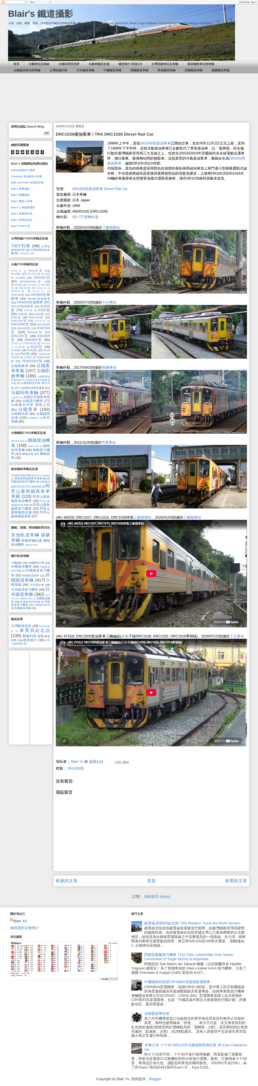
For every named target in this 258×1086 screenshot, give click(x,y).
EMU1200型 (19, 320)
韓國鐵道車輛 (139, 70)
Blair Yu (20, 921)
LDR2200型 (29, 343)
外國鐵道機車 (21, 566)
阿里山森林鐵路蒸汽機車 (30, 506)
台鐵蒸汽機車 (32, 401)
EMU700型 (19, 336)
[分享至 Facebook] (124, 762)
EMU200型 (40, 321)
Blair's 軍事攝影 (20, 188)
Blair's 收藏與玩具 (21, 213)
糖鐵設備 (27, 453)
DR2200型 (32, 285)
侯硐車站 (109, 367)
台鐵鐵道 (33, 417)
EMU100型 (36, 317)
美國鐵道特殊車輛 (30, 601)
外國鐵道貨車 (30, 575)
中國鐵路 (16, 562)
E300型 (22, 314)
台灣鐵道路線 (21, 626)
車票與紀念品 (35, 630)
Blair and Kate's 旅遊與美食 (27, 182)
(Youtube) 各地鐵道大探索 (26, 176)
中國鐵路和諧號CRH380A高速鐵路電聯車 (177, 982)
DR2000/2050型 (31, 281)
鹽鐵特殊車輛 (31, 545)
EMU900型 (33, 340)
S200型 (42, 354)
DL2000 (45, 273)
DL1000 (15, 273)
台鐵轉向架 (19, 414)
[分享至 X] (121, 762)
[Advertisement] (129, 96)
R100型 (37, 347)
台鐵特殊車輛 (24, 392)
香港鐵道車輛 (166, 70)
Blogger (155, 1079)
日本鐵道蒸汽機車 (24, 589)
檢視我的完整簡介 (24, 928)
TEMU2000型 (32, 361)
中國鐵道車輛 (112, 70)
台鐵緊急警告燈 (156, 1013)
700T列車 (20, 245)
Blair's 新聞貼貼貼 (21, 219)
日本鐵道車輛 (85, 70)
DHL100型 (35, 270)
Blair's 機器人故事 (21, 201)
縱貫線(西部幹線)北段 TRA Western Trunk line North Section (192, 923)
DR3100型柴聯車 (22, 306)
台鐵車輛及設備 (99, 64)
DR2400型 (25, 288)
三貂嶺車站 (111, 227)
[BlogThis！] (119, 762)
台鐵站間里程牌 (69, 64)
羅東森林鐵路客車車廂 (28, 478)
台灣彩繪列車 (58, 70)
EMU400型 (23, 328)
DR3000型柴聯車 (30, 302)
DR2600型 (38, 291)
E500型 (16, 317)
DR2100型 (17, 285)
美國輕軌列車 (25, 598)
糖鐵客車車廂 (17, 441)
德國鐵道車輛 (220, 70)
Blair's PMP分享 (20, 226)
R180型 (32, 350)
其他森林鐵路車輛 (21, 475)
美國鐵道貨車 (42, 604)
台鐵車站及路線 (39, 64)
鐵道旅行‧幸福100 (130, 64)
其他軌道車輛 (25, 535)
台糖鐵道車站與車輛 (26, 70)
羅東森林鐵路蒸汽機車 (30, 480)
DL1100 (32, 273)
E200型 (44, 310)
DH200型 (16, 271)
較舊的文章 (236, 880)
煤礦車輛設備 (31, 540)
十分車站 (109, 302)
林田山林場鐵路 (42, 475)
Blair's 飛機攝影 (20, 194)
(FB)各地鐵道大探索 (23, 170)
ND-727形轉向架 (85, 217)
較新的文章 (66, 880)
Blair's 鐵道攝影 (40, 14)
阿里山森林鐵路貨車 (30, 514)
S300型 (15, 357)
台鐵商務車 (20, 366)
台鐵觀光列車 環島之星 (30, 405)
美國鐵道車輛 (193, 70)
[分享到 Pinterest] (127, 762)
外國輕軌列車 (36, 562)
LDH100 (15, 343)
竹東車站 (109, 442)
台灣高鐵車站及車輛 (164, 64)
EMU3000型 (20, 324)
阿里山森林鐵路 (33, 486)
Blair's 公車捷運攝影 (23, 207)
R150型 (16, 350)
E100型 (28, 310)
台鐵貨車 (28, 409)
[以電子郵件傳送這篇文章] (116, 762)
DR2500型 (41, 288)
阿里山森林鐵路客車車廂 (30, 491)
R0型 (22, 347)
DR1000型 (76, 768)
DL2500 (20, 277)
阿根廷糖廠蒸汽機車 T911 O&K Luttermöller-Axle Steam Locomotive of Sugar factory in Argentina (188, 957)
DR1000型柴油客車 (155, 143)
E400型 (39, 314)
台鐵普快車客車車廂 (32, 387)
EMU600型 (35, 332)
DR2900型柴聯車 (38, 298)
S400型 (28, 357)
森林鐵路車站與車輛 (200, 64)
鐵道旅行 (30, 640)
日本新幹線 (37, 584)
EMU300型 (43, 324)
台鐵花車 (15, 397)
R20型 (25, 354)
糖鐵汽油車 (33, 446)
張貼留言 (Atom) (157, 896)
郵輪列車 (29, 636)
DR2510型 (18, 291)
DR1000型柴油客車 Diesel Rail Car (100, 189)
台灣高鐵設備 (25, 253)
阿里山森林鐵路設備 (30, 510)
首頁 (16, 64)
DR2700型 (17, 294)
